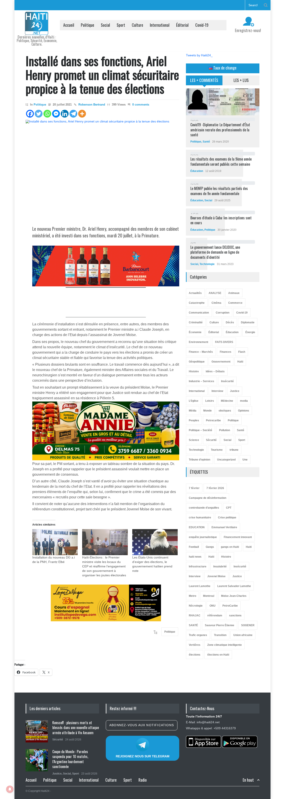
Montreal (208, 595)
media (244, 400)
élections (194, 654)
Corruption (222, 312)
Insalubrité (220, 566)
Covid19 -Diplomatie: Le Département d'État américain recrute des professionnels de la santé (220, 129)
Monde (207, 410)
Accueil (68, 25)
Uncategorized (226, 459)
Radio (142, 780)
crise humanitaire (200, 517)
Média (192, 410)
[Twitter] (39, 114)
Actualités (195, 293)
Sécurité (211, 440)
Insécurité (227, 381)
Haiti (249, 546)
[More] (82, 114)
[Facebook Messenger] (56, 114)
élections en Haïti (218, 654)
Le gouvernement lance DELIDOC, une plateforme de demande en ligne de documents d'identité (215, 252)
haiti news (195, 556)
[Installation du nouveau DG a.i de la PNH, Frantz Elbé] (55, 542)
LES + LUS (241, 80)
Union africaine (242, 635)
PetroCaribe (230, 605)
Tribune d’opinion (199, 459)
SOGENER (247, 625)
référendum (214, 615)
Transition (220, 635)
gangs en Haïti (230, 546)
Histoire (194, 371)
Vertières (194, 644)
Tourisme (217, 449)
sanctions (235, 615)
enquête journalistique (203, 537)
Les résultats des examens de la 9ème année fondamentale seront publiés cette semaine (221, 161)
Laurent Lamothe (199, 586)
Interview (217, 391)
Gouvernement (221, 361)
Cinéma (216, 302)
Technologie (207, 264)
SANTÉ (193, 625)
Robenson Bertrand (91, 104)
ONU (213, 605)
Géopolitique (197, 361)
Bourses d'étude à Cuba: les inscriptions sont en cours (221, 220)
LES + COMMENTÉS (204, 80)
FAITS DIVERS (224, 342)
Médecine (227, 400)
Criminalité (196, 322)
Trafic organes (198, 635)
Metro (192, 595)
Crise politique (227, 517)
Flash (241, 351)
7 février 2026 (215, 488)
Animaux (234, 293)
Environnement (198, 342)
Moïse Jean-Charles (233, 595)
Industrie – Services (201, 381)
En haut (248, 780)
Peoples (194, 420)
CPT (228, 507)
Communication (199, 312)
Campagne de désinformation (207, 497)
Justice (234, 391)
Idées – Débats (215, 371)
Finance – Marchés (201, 351)
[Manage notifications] (9, 789)
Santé (206, 141)
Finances (225, 351)
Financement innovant (238, 537)
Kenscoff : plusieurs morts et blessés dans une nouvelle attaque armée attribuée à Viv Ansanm (75, 727)
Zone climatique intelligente (224, 644)
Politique (87, 25)
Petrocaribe (213, 420)
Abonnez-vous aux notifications (141, 725)
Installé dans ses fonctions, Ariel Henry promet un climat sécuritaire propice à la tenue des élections (102, 74)
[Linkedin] (65, 114)
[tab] (204, 81)
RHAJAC (194, 615)
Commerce (235, 302)
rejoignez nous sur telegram (142, 756)
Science (194, 440)
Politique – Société (200, 430)
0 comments (140, 104)
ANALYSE (215, 293)
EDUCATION (197, 527)
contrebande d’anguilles (204, 507)
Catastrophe (197, 302)
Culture (137, 25)
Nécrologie (196, 605)
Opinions (243, 410)
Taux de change (224, 68)
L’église (193, 400)
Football (194, 546)
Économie (195, 332)
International (159, 25)
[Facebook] (30, 114)
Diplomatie (247, 322)
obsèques (225, 410)
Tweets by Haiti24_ (199, 55)
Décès (230, 322)
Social (105, 25)
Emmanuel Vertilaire (224, 527)
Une (245, 459)
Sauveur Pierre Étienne (219, 625)
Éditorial (182, 25)
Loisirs (209, 400)
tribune (234, 449)
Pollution (224, 430)
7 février (194, 488)
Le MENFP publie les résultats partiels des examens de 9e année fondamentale (219, 191)
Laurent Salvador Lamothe (234, 586)
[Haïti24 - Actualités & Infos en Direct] (36, 29)
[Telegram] (73, 114)
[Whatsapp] (47, 114)
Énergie (250, 332)
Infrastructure (197, 566)
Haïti (240, 361)
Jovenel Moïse (216, 576)
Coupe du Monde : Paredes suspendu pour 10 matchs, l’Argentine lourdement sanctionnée (70, 759)
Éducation (196, 171)
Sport (121, 25)
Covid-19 (201, 25)
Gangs (210, 546)
